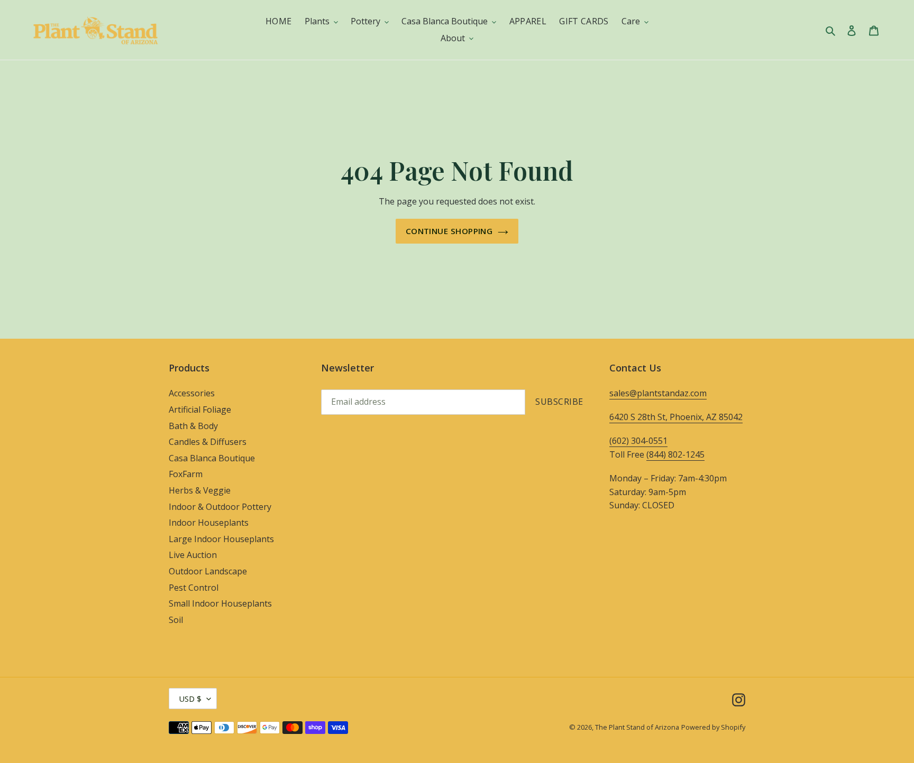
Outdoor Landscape (208, 571)
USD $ (190, 698)
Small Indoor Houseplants (220, 603)
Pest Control (193, 587)
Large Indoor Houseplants (221, 539)
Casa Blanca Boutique (212, 458)
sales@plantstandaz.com (658, 393)
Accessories (192, 393)
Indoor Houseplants (209, 522)
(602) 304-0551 (638, 440)
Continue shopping (449, 231)
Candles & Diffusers (207, 442)
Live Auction (193, 555)
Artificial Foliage (200, 409)
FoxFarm (186, 474)
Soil (176, 620)
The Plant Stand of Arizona (637, 727)
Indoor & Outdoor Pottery (220, 507)
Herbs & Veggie (200, 490)
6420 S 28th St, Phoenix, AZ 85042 (676, 417)
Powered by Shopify (713, 727)
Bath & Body (193, 426)
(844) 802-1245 (675, 454)
